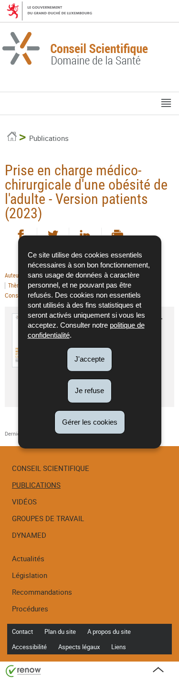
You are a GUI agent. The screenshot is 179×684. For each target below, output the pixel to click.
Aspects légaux (79, 646)
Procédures (30, 608)
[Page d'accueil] (12, 138)
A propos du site (109, 631)
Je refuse (89, 390)
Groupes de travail (48, 518)
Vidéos (24, 501)
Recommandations (42, 592)
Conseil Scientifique (50, 468)
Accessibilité (29, 646)
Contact (22, 631)
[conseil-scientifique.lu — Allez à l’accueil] (89, 50)
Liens (118, 646)
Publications (49, 138)
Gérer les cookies (89, 421)
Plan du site (60, 631)
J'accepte (89, 359)
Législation (29, 575)
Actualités (28, 558)
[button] (166, 103)
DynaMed (29, 535)
